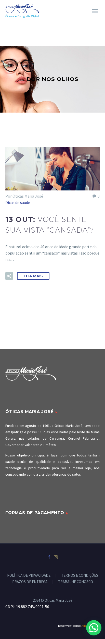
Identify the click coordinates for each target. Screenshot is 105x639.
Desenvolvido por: (79, 626)
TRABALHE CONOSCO (75, 582)
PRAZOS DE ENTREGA (29, 582)
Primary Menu (95, 11)
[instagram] (56, 557)
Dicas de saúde (17, 202)
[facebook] (49, 557)
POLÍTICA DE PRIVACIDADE (28, 575)
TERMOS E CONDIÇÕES (79, 575)
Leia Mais (33, 276)
